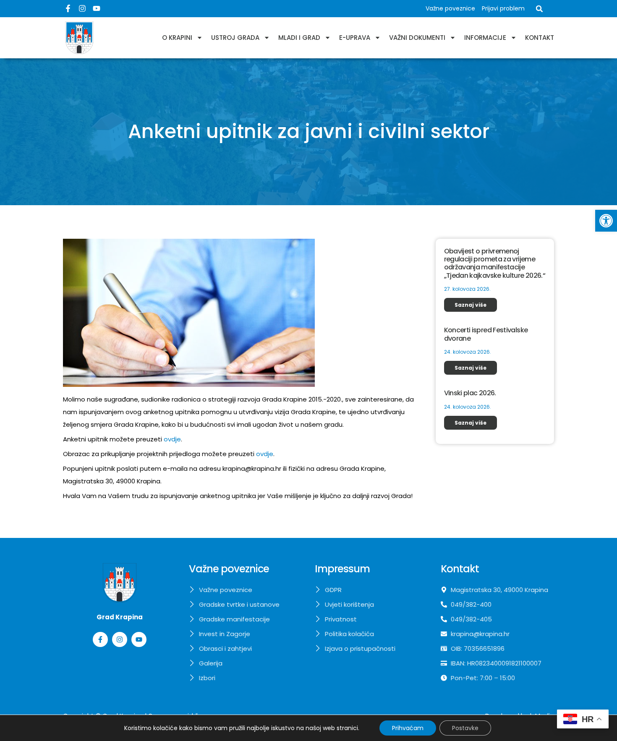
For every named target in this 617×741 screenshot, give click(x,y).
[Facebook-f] (68, 8)
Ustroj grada (235, 37)
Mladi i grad (299, 37)
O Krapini (177, 37)
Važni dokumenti (417, 37)
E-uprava (354, 37)
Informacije (485, 37)
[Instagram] (82, 8)
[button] (606, 221)
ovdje (172, 439)
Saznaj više (470, 304)
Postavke (465, 728)
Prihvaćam (408, 728)
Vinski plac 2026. (470, 393)
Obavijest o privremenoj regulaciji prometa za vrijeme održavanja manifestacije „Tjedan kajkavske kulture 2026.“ (495, 263)
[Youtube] (97, 8)
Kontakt (539, 37)
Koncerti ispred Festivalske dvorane (486, 334)
